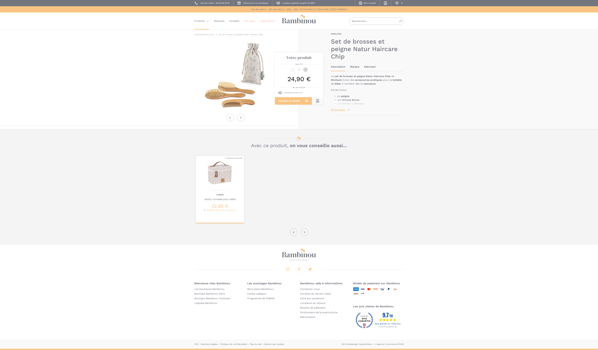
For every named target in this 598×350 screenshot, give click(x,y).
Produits (199, 20)
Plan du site (255, 344)
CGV (196, 344)
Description (338, 66)
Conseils (234, 20)
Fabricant (370, 66)
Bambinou (299, 20)
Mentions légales (209, 344)
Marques (219, 20)
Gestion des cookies (274, 344)
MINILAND (336, 34)
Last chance (267, 20)
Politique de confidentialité (234, 344)
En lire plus (338, 109)
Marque (354, 66)
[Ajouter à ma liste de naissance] (317, 101)
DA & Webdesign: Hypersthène (357, 344)
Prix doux (249, 20)
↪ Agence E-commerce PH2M (389, 344)
